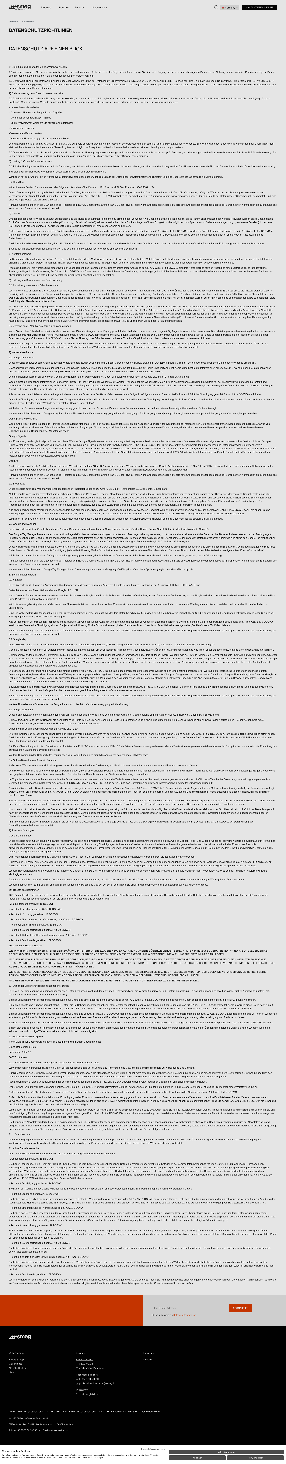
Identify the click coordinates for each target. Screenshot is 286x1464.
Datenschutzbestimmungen (153, 1448)
